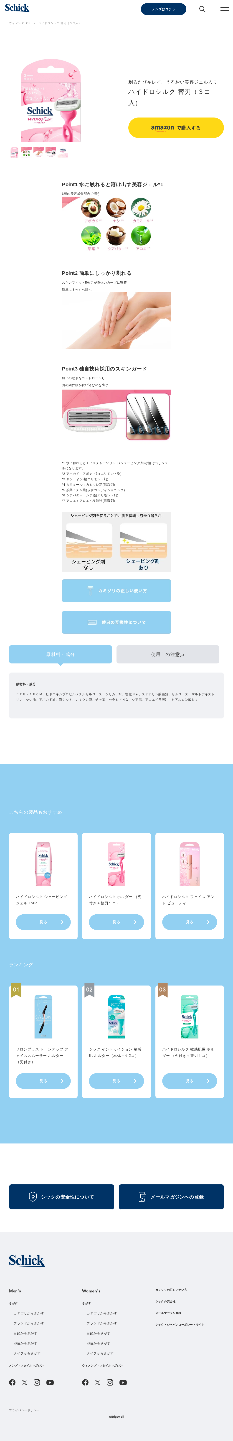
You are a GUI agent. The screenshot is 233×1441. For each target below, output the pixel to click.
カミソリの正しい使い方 (171, 1289)
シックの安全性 (165, 1301)
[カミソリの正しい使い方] (116, 590)
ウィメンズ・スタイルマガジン (102, 1365)
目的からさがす (25, 1333)
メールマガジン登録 (168, 1313)
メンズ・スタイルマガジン (26, 1365)
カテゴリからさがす (29, 1313)
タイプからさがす (27, 1353)
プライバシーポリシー (24, 1410)
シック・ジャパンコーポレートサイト (180, 1324)
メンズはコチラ (163, 9)
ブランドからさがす (29, 1323)
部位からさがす (25, 1343)
